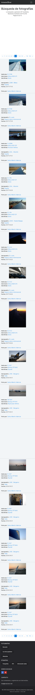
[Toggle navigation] (31, 2)
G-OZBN (9, 143)
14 (30, 56)
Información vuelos (22, 663)
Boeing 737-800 (13, 580)
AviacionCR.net (6, 2)
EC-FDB (9, 74)
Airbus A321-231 (12, 145)
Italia (6, 376)
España (7, 84)
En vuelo (11, 117)
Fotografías (5, 663)
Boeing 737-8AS (13, 367)
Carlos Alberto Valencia (14, 91)
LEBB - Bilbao (13, 83)
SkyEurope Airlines (13, 403)
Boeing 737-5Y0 (12, 401)
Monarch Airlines (13, 147)
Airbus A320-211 (12, 76)
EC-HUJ (9, 247)
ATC (13, 663)
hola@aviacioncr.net (6, 683)
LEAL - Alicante (13, 152)
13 (27, 56)
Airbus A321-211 (12, 180)
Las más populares (7, 651)
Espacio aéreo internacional (13, 119)
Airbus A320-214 (12, 249)
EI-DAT (9, 365)
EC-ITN (9, 178)
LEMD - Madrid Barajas (16, 221)
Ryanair (10, 369)
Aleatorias (5, 656)
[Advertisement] (17, 36)
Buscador (5, 647)
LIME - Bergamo (14, 374)
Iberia (9, 78)
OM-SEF (9, 400)
